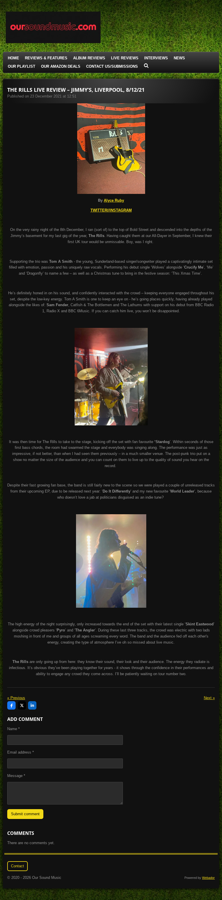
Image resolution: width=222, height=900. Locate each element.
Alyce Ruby (114, 200)
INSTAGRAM (121, 210)
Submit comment (25, 814)
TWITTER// (100, 210)
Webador (208, 877)
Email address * (20, 752)
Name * (13, 729)
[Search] (146, 66)
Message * (16, 776)
